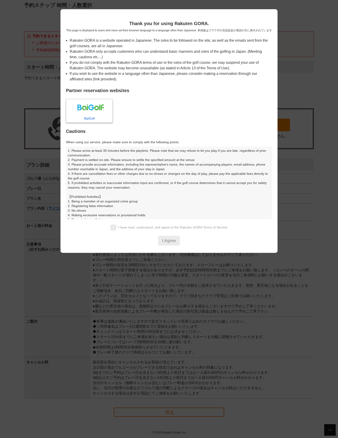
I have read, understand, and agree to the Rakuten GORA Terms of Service (172, 227)
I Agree (169, 240)
